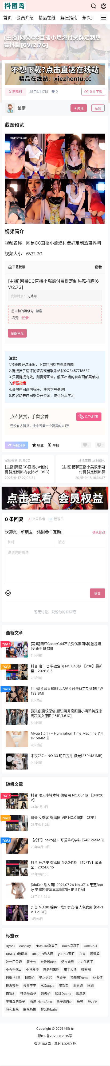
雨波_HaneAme (41, 1002)
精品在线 (47, 17)
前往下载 (95, 92)
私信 (98, 108)
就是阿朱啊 (51, 970)
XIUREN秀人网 (42, 954)
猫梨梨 (64, 986)
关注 (80, 108)
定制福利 (15, 92)
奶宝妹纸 (67, 962)
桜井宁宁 (29, 986)
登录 (25, 317)
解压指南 (68, 17)
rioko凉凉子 (70, 946)
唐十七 (31, 962)
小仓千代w (13, 970)
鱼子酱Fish (64, 1002)
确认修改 (98, 532)
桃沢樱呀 (12, 986)
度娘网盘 (17, 333)
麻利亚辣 (12, 1010)
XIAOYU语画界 (17, 954)
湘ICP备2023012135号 (55, 1036)
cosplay (25, 946)
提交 (97, 593)
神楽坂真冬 (28, 994)
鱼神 (80, 1002)
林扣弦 (98, 978)
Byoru (10, 946)
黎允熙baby (49, 1010)
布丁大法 (70, 970)
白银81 (11, 994)
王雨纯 (78, 986)
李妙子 (61, 978)
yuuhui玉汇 (66, 954)
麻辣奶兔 (29, 1010)
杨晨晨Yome (79, 978)
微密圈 (86, 970)
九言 (82, 954)
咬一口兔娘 (14, 962)
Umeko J (90, 946)
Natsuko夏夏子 (47, 946)
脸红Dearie (63, 994)
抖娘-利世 (13, 978)
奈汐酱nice (49, 962)
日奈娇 (29, 978)
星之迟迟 (45, 978)
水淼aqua (47, 986)
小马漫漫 (32, 970)
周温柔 (95, 954)
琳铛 (90, 986)
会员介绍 (25, 17)
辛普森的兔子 (15, 1002)
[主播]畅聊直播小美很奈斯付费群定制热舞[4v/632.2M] (83, 471)
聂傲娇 (45, 994)
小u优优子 (85, 962)
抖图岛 (68, 1029)
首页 (7, 17)
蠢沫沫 (80, 994)
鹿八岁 (92, 1002)
